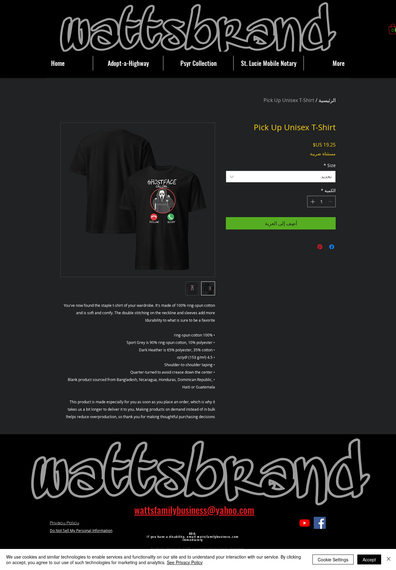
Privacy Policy (64, 522)
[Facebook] (320, 523)
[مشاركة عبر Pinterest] (320, 247)
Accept (369, 559)
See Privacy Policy (185, 562)
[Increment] (312, 201)
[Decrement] (331, 201)
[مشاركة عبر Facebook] (331, 247)
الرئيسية (327, 100)
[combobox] (281, 176)
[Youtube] (305, 523)
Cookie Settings (333, 559)
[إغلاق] (388, 559)
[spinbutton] (321, 201)
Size (330, 165)
